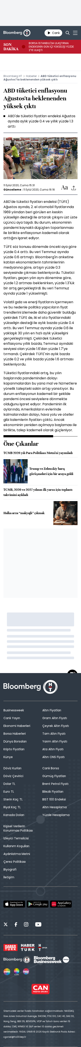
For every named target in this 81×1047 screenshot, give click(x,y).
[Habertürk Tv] (28, 947)
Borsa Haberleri (14, 733)
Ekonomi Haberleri (16, 726)
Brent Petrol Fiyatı (55, 784)
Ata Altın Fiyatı (53, 749)
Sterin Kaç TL (13, 799)
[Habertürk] (10, 947)
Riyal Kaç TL (12, 807)
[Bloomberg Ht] (16, 959)
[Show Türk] (16, 972)
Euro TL (8, 791)
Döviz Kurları (12, 768)
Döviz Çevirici (13, 776)
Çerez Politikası (14, 861)
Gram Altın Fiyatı (54, 718)
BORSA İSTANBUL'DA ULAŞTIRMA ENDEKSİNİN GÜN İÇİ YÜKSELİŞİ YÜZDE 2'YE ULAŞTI (51, 47)
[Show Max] (26, 972)
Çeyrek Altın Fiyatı (55, 726)
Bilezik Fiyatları (52, 791)
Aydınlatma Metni (16, 854)
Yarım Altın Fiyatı (54, 741)
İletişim (8, 877)
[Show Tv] (6, 972)
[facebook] (16, 925)
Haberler (31, 76)
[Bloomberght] (16, 32)
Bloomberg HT (12, 76)
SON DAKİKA (10, 46)
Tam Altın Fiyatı (53, 733)
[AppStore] (14, 904)
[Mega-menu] (75, 33)
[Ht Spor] (42, 947)
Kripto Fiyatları (13, 749)
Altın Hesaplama (54, 807)
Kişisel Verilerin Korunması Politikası (18, 828)
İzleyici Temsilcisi (16, 838)
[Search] (68, 33)
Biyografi (9, 869)
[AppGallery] (61, 904)
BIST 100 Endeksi (54, 799)
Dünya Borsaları (15, 741)
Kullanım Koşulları (16, 846)
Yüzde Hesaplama (56, 815)
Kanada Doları (13, 815)
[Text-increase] (64, 187)
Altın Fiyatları (51, 710)
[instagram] (26, 925)
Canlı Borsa (50, 768)
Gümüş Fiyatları (54, 776)
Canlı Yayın (11, 718)
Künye (8, 757)
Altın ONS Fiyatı (53, 757)
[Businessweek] (51, 959)
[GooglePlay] (37, 904)
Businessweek (13, 710)
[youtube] (38, 925)
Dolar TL (9, 784)
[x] (5, 925)
